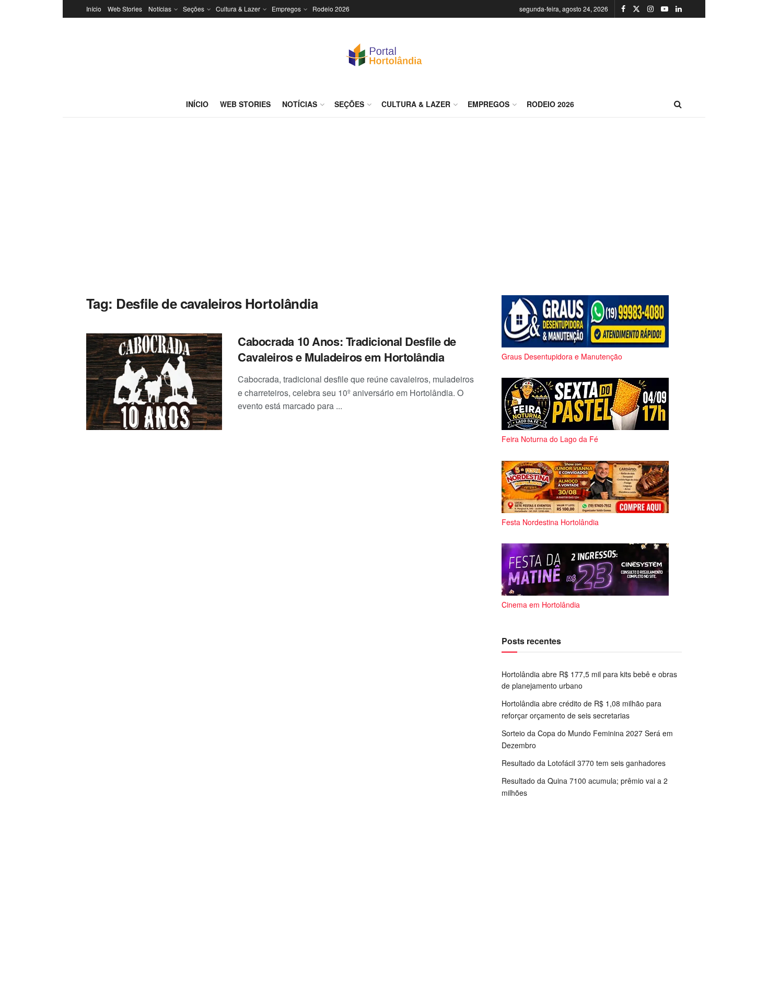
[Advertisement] (384, 206)
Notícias (159, 8)
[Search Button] (678, 104)
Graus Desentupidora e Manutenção (562, 356)
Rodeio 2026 (331, 8)
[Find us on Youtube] (664, 9)
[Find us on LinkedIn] (679, 9)
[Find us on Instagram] (650, 9)
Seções (193, 8)
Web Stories (125, 8)
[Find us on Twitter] (636, 9)
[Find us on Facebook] (623, 9)
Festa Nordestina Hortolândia (550, 522)
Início (93, 8)
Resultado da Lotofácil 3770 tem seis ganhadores (584, 763)
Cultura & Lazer (238, 8)
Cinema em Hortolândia (541, 604)
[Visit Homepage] (384, 54)
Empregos (286, 8)
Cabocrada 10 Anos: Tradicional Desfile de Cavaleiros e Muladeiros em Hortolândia (347, 349)
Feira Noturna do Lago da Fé (550, 439)
